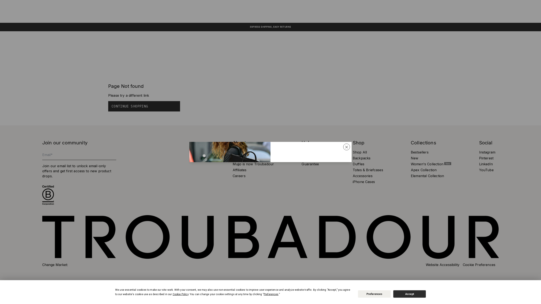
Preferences (374, 294)
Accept (409, 294)
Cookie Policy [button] (181, 294)
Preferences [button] (271, 294)
